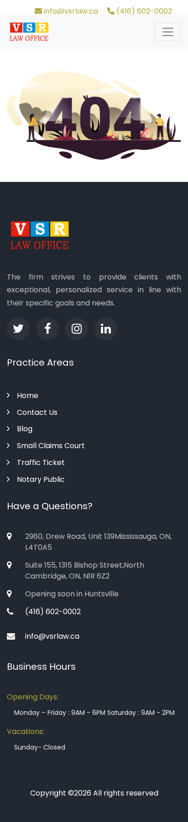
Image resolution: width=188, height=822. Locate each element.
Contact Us (37, 412)
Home (27, 395)
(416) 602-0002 (143, 11)
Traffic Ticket (41, 462)
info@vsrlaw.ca (70, 11)
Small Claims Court (51, 445)
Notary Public (41, 479)
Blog (24, 429)
